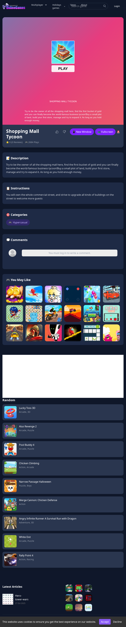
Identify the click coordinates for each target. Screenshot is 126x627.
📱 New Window (81, 131)
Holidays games (56, 6)
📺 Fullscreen (105, 131)
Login (117, 6)
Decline (117, 621)
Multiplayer (37, 4)
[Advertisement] (63, 376)
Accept (105, 621)
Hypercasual (18, 222)
